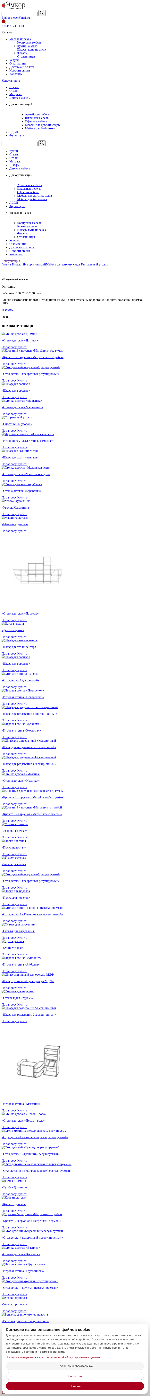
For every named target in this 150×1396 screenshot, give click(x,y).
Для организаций (34, 264)
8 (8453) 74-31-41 (13, 25)
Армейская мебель (37, 114)
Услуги (14, 60)
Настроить (75, 1376)
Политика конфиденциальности (24, 1357)
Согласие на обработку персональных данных (73, 1357)
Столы (14, 90)
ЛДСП (14, 132)
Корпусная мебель (29, 42)
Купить (22, 347)
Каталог (17, 264)
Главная (7, 264)
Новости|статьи (19, 70)
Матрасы (15, 94)
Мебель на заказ (20, 39)
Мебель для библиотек (40, 128)
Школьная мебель (36, 118)
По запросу (9, 347)
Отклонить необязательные (75, 1365)
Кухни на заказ (27, 46)
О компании (17, 63)
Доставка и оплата (21, 67)
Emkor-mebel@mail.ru (16, 17)
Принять (75, 1386)
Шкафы (14, 165)
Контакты (15, 74)
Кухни (14, 151)
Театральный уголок (94, 264)
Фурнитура (17, 135)
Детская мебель (20, 97)
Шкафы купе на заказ (31, 49)
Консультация (11, 80)
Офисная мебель (36, 121)
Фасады (22, 53)
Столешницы (26, 56)
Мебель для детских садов (42, 125)
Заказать (7, 310)
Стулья (14, 87)
